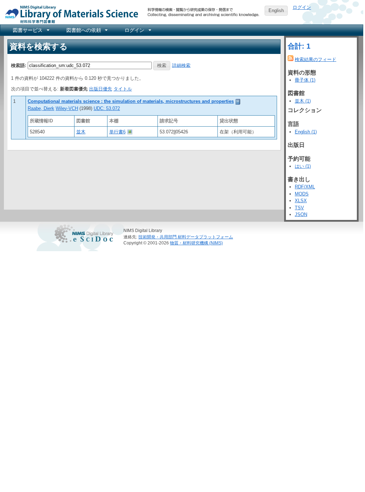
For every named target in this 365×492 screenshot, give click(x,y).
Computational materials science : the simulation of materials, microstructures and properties (131, 101)
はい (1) (303, 166)
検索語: (18, 65)
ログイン (302, 7)
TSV (299, 207)
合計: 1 (299, 46)
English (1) (306, 131)
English (276, 10)
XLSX (301, 200)
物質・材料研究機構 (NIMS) (196, 243)
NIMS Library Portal (69, 14)
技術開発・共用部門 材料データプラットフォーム (185, 236)
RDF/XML (305, 186)
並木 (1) (303, 101)
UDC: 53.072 (107, 108)
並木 (80, 131)
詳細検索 (181, 65)
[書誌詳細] (238, 101)
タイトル (123, 89)
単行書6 (117, 131)
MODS (302, 194)
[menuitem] (30, 30)
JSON (301, 214)
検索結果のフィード (315, 59)
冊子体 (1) (305, 80)
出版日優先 (100, 89)
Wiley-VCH (67, 108)
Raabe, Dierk (41, 108)
